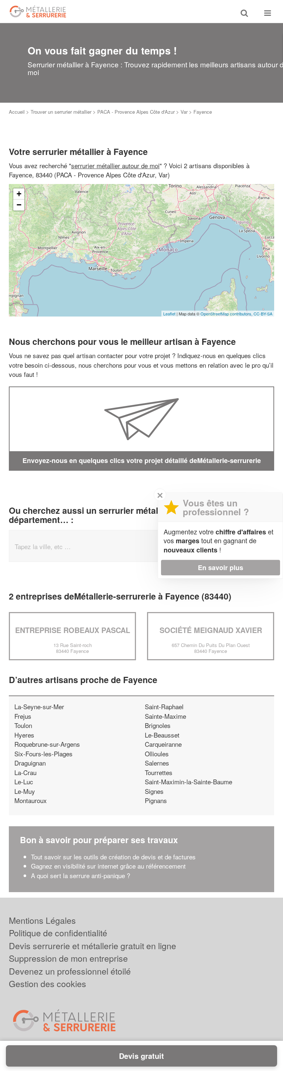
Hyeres (24, 734)
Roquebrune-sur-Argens (47, 744)
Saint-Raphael (164, 706)
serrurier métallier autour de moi (115, 165)
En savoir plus (220, 567)
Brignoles (158, 725)
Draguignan (30, 762)
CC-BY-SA (263, 314)
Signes (154, 791)
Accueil (17, 111)
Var (184, 111)
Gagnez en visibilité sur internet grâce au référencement (108, 865)
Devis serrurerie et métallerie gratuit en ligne (92, 946)
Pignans (156, 800)
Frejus (22, 716)
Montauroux (30, 800)
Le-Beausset (162, 734)
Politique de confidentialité (58, 933)
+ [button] (19, 193)
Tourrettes (158, 772)
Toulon (23, 725)
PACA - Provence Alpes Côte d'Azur (136, 111)
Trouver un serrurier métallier (61, 111)
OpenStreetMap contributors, (227, 314)
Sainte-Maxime (165, 716)
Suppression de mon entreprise (68, 958)
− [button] (19, 204)
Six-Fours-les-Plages (43, 753)
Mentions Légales (42, 920)
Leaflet (169, 314)
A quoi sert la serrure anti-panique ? (80, 875)
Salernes (157, 762)
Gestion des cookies (47, 984)
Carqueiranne (163, 744)
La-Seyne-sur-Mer (39, 706)
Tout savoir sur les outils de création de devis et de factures (113, 856)
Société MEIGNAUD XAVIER (211, 630)
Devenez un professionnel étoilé (70, 971)
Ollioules (157, 753)
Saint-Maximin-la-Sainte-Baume (188, 781)
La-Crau (25, 772)
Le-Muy (24, 791)
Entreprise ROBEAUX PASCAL (72, 630)
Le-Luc (23, 781)
